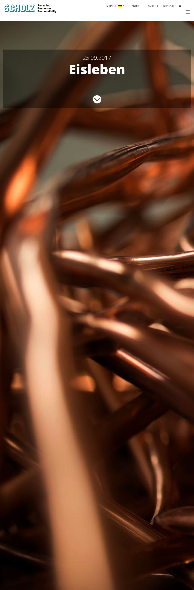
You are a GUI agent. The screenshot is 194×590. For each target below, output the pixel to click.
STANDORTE (136, 6)
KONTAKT (168, 6)
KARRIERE (153, 6)
